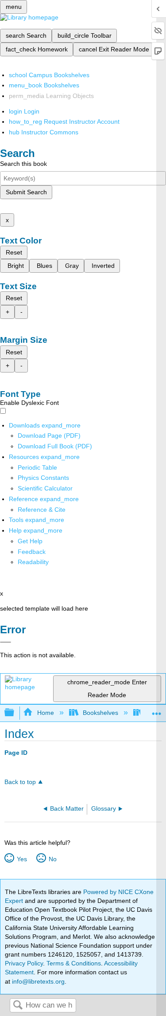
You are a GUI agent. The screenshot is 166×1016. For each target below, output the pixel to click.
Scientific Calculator (45, 488)
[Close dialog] (5, 642)
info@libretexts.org (37, 981)
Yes (22, 859)
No (52, 859)
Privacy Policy (24, 963)
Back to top (20, 782)
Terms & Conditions (73, 963)
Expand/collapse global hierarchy (15, 712)
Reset (14, 252)
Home (45, 712)
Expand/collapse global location (157, 710)
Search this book (23, 163)
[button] (32, 551)
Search (18, 1005)
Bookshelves (100, 712)
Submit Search (26, 192)
